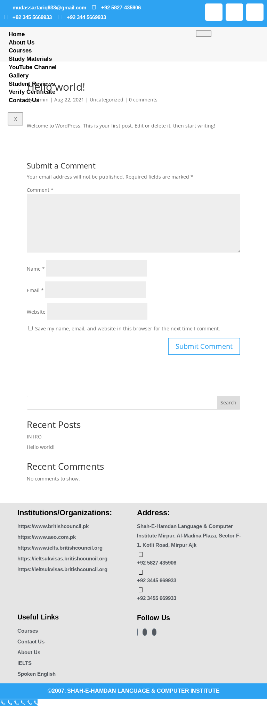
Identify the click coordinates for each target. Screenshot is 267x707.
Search (228, 402)
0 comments (143, 99)
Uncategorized (106, 99)
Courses (20, 50)
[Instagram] (213, 12)
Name (36, 268)
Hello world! (41, 447)
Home (17, 34)
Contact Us (24, 100)
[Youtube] (234, 12)
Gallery (19, 75)
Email (35, 290)
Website (36, 312)
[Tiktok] (255, 12)
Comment (40, 190)
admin (41, 99)
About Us (21, 42)
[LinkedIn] (154, 632)
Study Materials (30, 59)
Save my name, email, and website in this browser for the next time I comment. (127, 328)
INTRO (34, 436)
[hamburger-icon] (203, 33)
